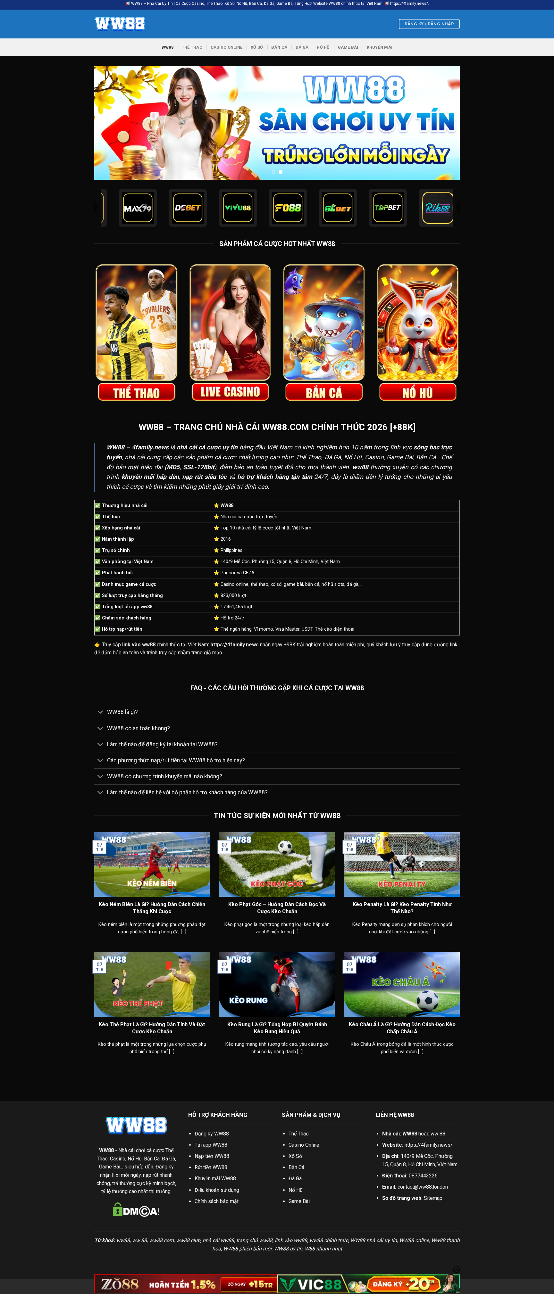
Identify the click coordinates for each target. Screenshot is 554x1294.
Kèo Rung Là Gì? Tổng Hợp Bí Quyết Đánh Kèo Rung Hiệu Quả (277, 1028)
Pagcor (228, 573)
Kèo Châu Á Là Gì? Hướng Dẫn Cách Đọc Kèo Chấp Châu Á (402, 1028)
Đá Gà (302, 47)
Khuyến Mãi (380, 47)
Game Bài (348, 47)
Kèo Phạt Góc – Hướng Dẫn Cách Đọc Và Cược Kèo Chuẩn (277, 907)
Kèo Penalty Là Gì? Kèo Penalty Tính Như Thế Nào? (402, 907)
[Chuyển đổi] (100, 713)
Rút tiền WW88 (211, 1167)
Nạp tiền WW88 (212, 1156)
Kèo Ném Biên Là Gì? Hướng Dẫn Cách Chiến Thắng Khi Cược (152, 907)
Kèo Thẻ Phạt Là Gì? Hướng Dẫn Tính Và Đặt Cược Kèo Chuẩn (152, 1028)
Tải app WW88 (211, 1145)
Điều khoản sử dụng (217, 1190)
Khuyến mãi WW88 (215, 1178)
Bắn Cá (279, 47)
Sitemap (433, 1198)
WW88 (167, 47)
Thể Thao (192, 47)
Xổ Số (257, 47)
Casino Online (226, 47)
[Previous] (109, 122)
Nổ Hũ (323, 47)
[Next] (444, 122)
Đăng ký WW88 (212, 1134)
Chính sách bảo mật (217, 1201)
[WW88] (126, 24)
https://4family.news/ (429, 1145)
